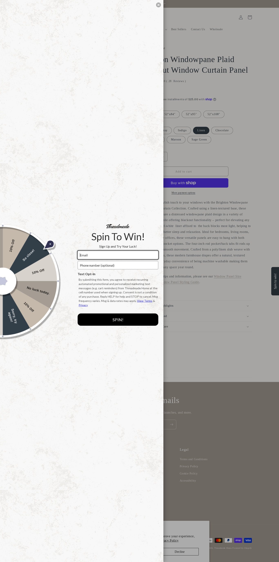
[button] (158, 4)
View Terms (144, 301)
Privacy (83, 305)
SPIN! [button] (118, 319)
